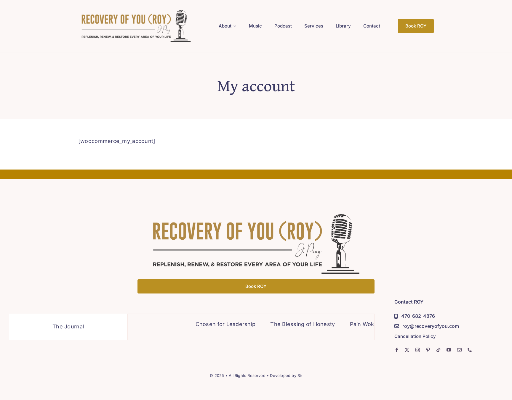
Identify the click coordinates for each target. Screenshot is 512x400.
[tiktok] (438, 350)
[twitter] (407, 350)
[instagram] (417, 350)
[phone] (470, 350)
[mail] (459, 350)
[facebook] (396, 350)
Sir (300, 375)
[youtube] (449, 350)
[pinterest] (428, 350)
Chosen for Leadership (215, 324)
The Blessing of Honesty (292, 324)
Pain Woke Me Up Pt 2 (369, 324)
